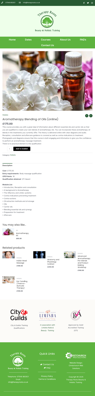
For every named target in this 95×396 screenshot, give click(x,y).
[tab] (7, 165)
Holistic (5, 115)
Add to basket (22, 149)
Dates (28, 39)
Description (7, 165)
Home (12, 39)
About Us (65, 39)
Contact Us (47, 45)
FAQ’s (83, 39)
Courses (45, 39)
